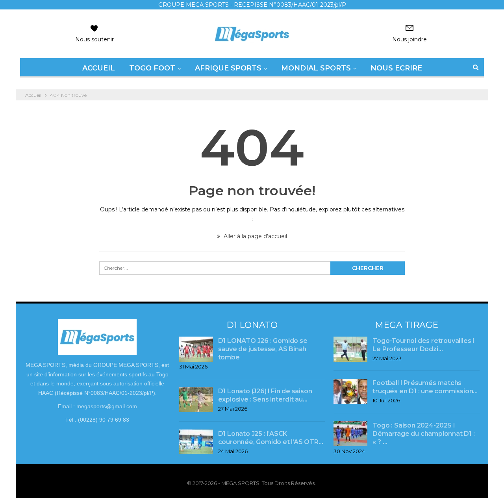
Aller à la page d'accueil (254, 236)
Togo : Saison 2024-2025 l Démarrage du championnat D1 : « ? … (423, 434)
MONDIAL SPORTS (316, 68)
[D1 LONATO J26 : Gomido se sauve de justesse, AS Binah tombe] (196, 349)
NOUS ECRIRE (396, 68)
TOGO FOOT (152, 68)
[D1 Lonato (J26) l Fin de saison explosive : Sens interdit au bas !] (196, 399)
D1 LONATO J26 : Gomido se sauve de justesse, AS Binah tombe (263, 349)
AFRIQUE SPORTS (228, 68)
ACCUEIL (98, 68)
